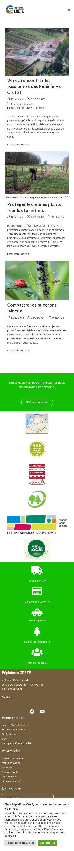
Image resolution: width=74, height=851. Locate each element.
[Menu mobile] (67, 9)
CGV (4, 738)
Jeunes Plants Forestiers (15, 725)
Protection (39, 107)
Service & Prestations (14, 729)
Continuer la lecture (18, 144)
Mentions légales (11, 762)
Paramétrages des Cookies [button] (20, 842)
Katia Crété (17, 99)
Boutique (7, 697)
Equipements (9, 734)
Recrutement (9, 776)
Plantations (23, 107)
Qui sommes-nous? (12, 758)
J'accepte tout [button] (47, 842)
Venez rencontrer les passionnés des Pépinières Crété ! (34, 86)
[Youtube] (42, 711)
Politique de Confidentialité (16, 743)
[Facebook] (32, 711)
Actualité (7, 767)
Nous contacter (10, 772)
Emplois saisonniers (13, 781)
